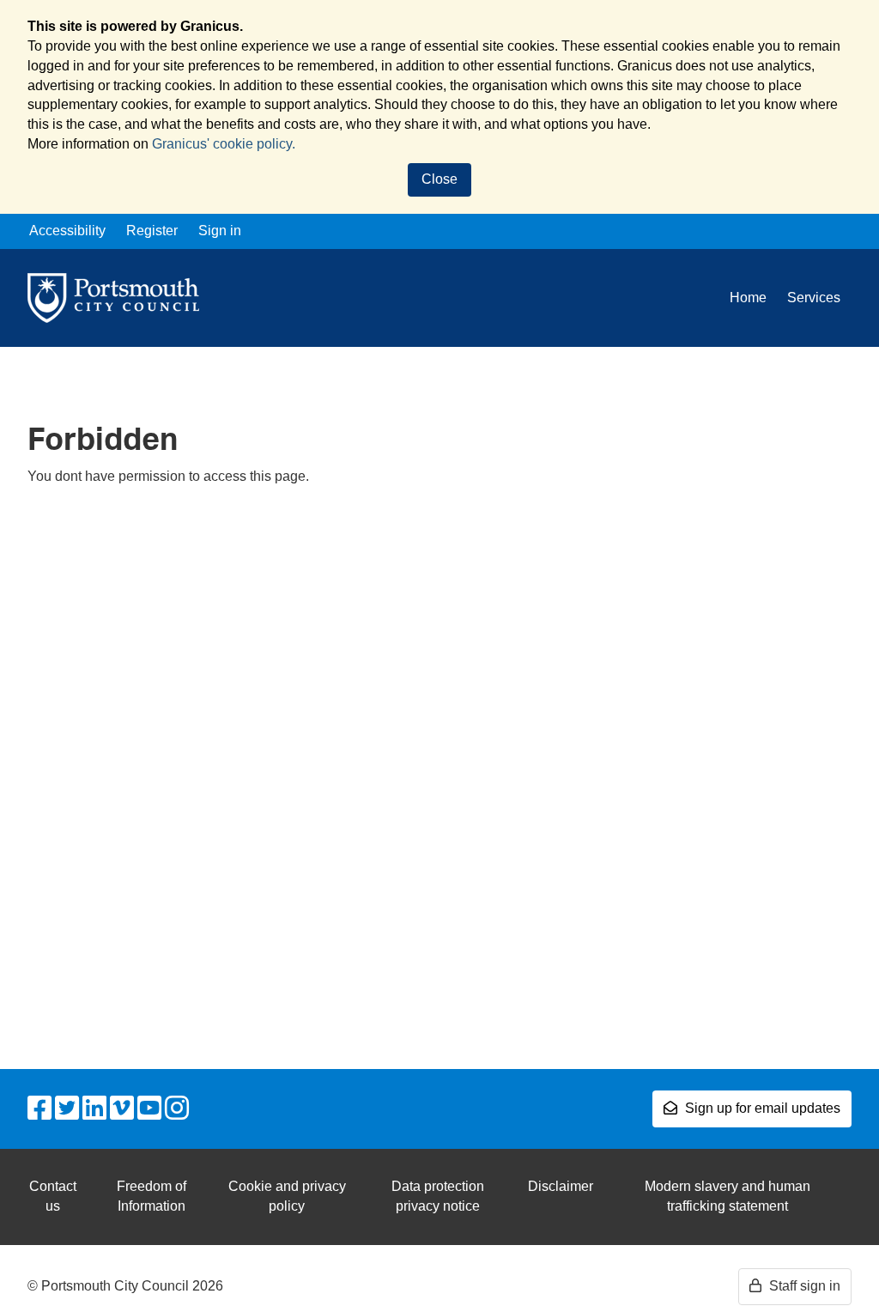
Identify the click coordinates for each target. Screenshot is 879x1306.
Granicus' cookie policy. (223, 144)
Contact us (52, 1196)
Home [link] (748, 297)
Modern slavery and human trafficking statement (727, 1196)
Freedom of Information (151, 1196)
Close (439, 179)
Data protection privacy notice (437, 1196)
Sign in (219, 230)
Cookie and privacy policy (287, 1196)
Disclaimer (560, 1186)
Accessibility (67, 230)
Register (152, 230)
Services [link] (813, 297)
